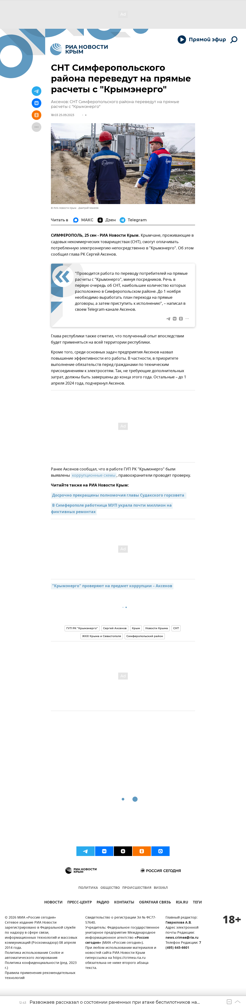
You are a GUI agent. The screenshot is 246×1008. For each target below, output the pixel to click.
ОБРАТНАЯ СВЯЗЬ (155, 903)
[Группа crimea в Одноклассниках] (142, 851)
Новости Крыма (156, 628)
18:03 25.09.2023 (62, 115)
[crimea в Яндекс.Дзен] (123, 851)
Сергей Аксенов (115, 628)
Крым (136, 628)
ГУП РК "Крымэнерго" (82, 628)
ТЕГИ (197, 903)
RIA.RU (182, 903)
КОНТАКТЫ (124, 903)
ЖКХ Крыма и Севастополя (101, 636)
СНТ (176, 628)
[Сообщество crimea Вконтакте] (104, 851)
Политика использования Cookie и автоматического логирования (34, 955)
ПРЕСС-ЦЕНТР (79, 903)
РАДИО (103, 903)
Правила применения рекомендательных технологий (40, 975)
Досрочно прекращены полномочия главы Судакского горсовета (118, 495)
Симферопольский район (144, 636)
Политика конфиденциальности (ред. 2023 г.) (41, 965)
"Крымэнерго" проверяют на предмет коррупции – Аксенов (112, 586)
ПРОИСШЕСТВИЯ (136, 888)
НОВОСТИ (53, 903)
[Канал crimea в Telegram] (85, 851)
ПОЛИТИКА (88, 888)
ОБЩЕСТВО (110, 888)
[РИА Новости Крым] (79, 49)
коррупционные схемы (93, 475)
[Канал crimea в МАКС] (160, 851)
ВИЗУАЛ (161, 888)
